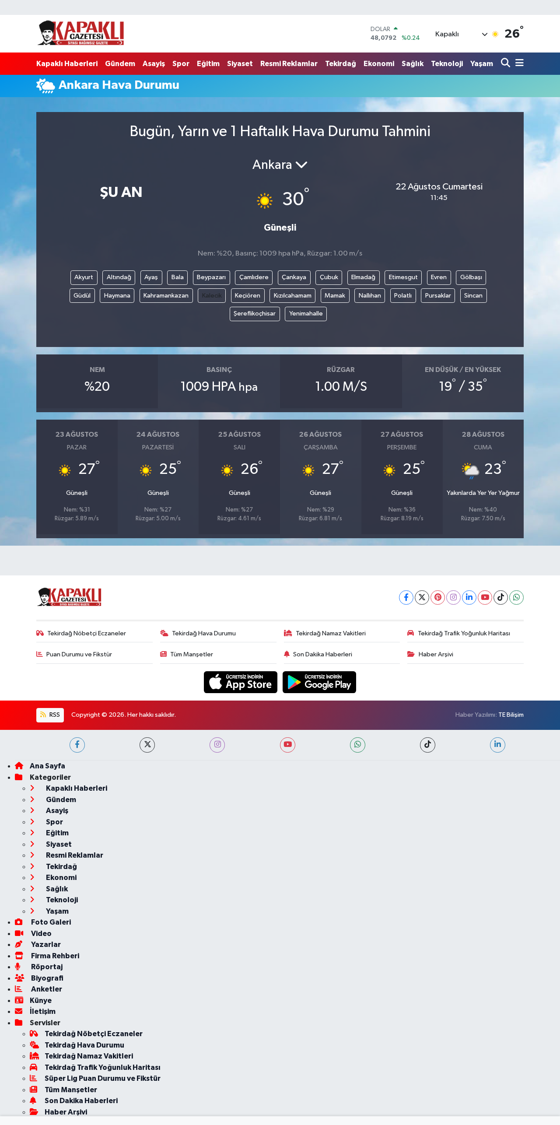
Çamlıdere (254, 277)
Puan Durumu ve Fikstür (79, 654)
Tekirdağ (340, 63)
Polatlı (403, 295)
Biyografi (46, 978)
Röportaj (46, 967)
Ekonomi (379, 63)
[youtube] (287, 745)
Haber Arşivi (436, 654)
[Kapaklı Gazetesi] (80, 33)
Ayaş (151, 277)
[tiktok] (427, 745)
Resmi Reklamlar (289, 63)
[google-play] (319, 682)
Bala (178, 277)
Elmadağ (363, 277)
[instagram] (217, 745)
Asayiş (154, 63)
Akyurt (83, 277)
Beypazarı (211, 277)
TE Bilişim (511, 714)
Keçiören (247, 295)
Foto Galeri (50, 922)
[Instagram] (453, 597)
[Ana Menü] (518, 63)
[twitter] (147, 745)
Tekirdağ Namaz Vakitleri (331, 633)
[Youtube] (485, 597)
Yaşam (481, 63)
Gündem (120, 63)
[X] (422, 597)
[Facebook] (406, 597)
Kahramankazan (166, 295)
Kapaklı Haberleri (67, 63)
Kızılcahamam (293, 295)
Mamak (335, 295)
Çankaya (294, 277)
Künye (41, 1000)
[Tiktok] (501, 597)
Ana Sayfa (47, 766)
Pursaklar (438, 295)
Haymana (117, 295)
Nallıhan (370, 295)
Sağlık (413, 63)
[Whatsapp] (516, 597)
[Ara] (506, 63)
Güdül (82, 295)
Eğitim (208, 63)
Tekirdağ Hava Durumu (204, 633)
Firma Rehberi (54, 956)
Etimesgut (403, 277)
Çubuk (329, 277)
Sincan (473, 295)
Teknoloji (447, 63)
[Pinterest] (437, 597)
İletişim (43, 1011)
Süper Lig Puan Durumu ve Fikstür (103, 1078)
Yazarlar (45, 944)
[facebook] (77, 745)
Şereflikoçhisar (255, 313)
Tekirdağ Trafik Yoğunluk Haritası (464, 633)
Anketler (46, 989)
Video (41, 933)
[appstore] (241, 682)
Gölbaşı (471, 277)
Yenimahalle (306, 313)
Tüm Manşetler (191, 654)
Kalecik (212, 295)
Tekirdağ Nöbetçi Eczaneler (86, 633)
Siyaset (240, 63)
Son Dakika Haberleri (322, 654)
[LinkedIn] (469, 597)
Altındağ (119, 277)
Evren (439, 277)
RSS (54, 714)
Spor (180, 63)
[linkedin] (497, 745)
